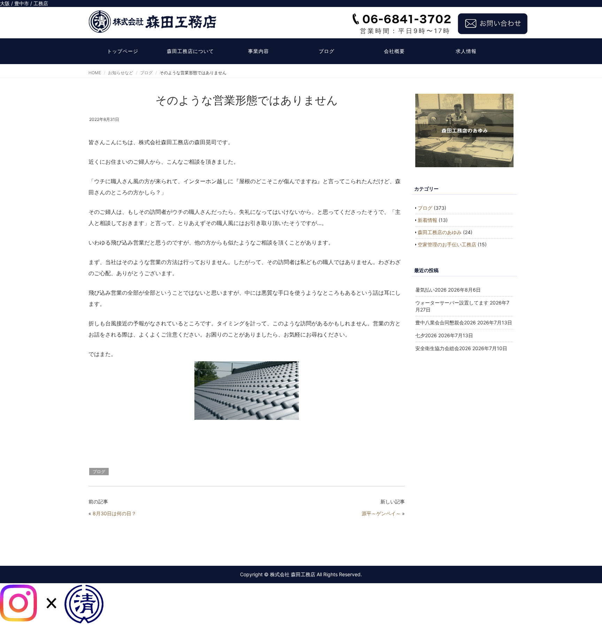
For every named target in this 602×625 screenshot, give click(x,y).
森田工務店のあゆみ (440, 232)
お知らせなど (120, 72)
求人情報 (466, 51)
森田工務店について (190, 51)
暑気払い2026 (431, 290)
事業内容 (258, 51)
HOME (94, 72)
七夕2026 (426, 335)
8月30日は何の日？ (114, 513)
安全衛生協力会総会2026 (443, 348)
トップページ (122, 51)
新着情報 (427, 220)
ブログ (326, 51)
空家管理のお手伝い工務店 (447, 244)
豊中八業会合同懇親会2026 (445, 322)
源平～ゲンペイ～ (381, 513)
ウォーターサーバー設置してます (451, 303)
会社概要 (394, 51)
